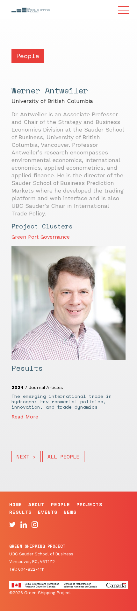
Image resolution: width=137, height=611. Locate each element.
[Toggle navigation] (123, 11)
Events (47, 512)
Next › (26, 456)
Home (15, 504)
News (70, 512)
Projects (89, 504)
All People (63, 456)
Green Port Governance (40, 237)
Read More (24, 417)
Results (20, 512)
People (60, 504)
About (36, 504)
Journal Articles (46, 387)
